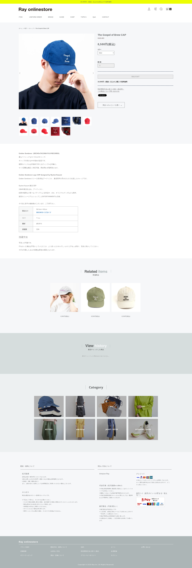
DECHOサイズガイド (43, 212)
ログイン (114, 555)
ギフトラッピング (26, 555)
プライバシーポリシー (88, 555)
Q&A (94, 17)
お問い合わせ (145, 547)
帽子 (25, 28)
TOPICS (83, 17)
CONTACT (105, 17)
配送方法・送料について (59, 547)
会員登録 (114, 551)
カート (113, 547)
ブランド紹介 (24, 547)
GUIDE (61, 17)
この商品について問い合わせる (108, 91)
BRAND (50, 17)
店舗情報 (23, 551)
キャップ (31, 28)
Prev (20, 73)
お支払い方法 (55, 551)
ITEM (21, 17)
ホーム (20, 28)
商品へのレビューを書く (111, 105)
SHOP (72, 17)
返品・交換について (57, 555)
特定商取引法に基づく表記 (90, 551)
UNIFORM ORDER (35, 17)
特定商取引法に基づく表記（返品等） (111, 89)
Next (93, 73)
